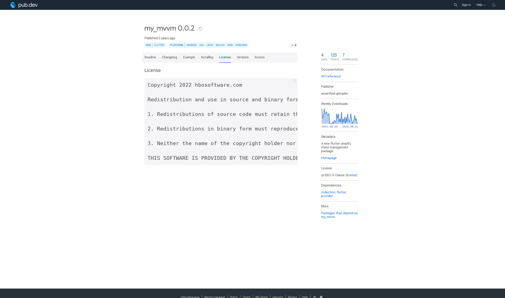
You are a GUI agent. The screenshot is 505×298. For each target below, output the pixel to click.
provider (327, 196)
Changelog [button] (169, 57)
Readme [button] (150, 57)
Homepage (329, 158)
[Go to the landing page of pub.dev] (24, 5)
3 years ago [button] (167, 38)
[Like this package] (292, 45)
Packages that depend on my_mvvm (339, 215)
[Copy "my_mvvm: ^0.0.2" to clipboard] (201, 29)
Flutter (159, 45)
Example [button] (189, 57)
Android (191, 45)
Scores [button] (260, 57)
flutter (341, 192)
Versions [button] (243, 57)
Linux (210, 45)
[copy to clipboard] (295, 81)
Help (479, 5)
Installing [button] (207, 57)
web (230, 45)
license (351, 175)
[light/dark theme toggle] (493, 5)
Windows (241, 45)
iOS (201, 45)
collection (328, 192)
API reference (331, 76)
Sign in (466, 5)
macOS (220, 45)
